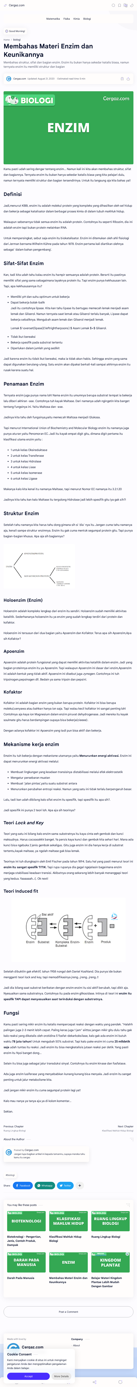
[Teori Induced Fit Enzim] (68, 930)
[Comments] (120, 1382)
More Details (61, 1376)
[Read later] (122, 78)
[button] (125, 5)
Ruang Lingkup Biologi (105, 1236)
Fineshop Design (81, 1362)
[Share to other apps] (79, 1185)
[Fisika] (67, 19)
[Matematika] (53, 19)
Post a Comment (68, 1311)
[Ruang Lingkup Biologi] (110, 1221)
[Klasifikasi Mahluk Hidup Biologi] (68, 1221)
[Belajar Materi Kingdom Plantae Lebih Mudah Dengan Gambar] (110, 1262)
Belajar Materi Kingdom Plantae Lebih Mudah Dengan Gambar (106, 1282)
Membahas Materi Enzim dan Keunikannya (68, 1280)
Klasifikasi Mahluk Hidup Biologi (65, 1239)
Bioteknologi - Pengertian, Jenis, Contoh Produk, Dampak (24, 1241)
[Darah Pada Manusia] (26, 1262)
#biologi (10, 1175)
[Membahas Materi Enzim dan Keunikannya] (68, 1262)
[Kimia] (76, 19)
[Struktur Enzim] (39, 566)
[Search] (113, 5)
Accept (28, 1376)
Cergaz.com (16, 5)
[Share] (94, 1382)
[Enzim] (68, 127)
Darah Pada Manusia (20, 1278)
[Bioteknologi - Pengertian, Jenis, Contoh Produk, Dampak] (26, 1221)
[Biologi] (87, 19)
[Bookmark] (119, 5)
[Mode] (131, 5)
